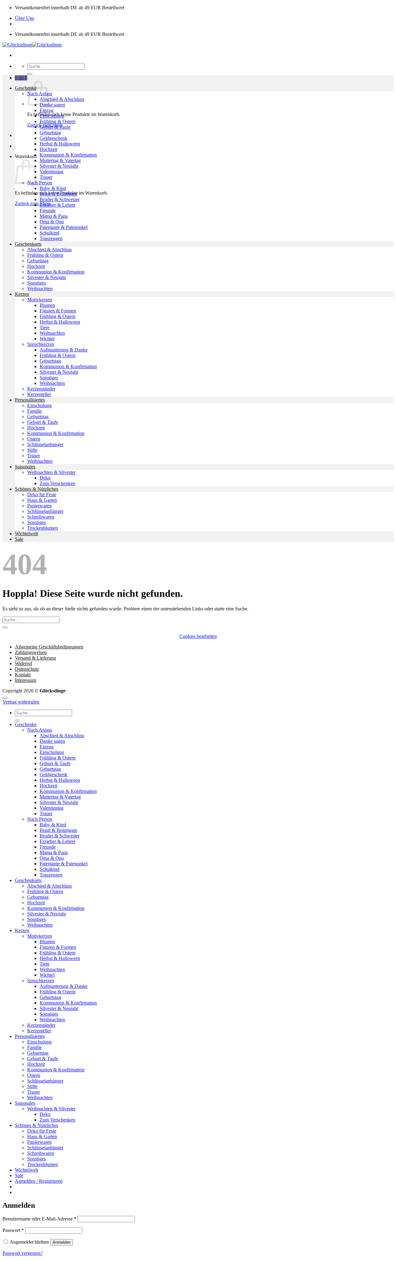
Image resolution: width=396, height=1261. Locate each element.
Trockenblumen (42, 528)
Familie (34, 411)
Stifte (32, 450)
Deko (45, 477)
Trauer (46, 177)
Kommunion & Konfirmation (68, 154)
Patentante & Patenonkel (64, 227)
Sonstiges (36, 283)
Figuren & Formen (58, 310)
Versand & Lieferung (35, 658)
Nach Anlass (39, 730)
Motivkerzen (39, 299)
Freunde (48, 210)
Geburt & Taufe (55, 127)
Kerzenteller (39, 394)
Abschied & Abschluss (62, 99)
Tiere (45, 327)
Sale (19, 539)
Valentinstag (51, 171)
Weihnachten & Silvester (51, 472)
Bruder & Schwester (60, 199)
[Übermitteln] (29, 74)
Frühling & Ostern (57, 121)
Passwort (13, 1230)
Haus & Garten (42, 500)
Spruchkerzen (40, 344)
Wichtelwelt (26, 533)
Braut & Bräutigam (58, 193)
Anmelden (62, 1242)
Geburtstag (50, 132)
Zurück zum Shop (32, 203)
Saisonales (25, 466)
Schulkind (49, 232)
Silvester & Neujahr (59, 166)
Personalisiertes (30, 399)
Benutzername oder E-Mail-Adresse (39, 1218)
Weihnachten (40, 288)
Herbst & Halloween (60, 143)
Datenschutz (27, 669)
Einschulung (52, 115)
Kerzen (22, 294)
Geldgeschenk (53, 138)
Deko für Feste (41, 494)
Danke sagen (52, 104)
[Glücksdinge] (32, 44)
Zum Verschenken (57, 483)
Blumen (47, 305)
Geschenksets (28, 244)
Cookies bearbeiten (198, 636)
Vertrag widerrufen (20, 701)
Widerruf (23, 663)
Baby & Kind (53, 188)
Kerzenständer (41, 388)
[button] (21, 77)
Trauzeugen (51, 238)
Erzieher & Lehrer (57, 205)
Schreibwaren (40, 516)
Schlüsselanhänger (45, 444)
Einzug (47, 110)
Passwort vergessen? (22, 1253)
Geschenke (26, 88)
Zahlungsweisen (31, 652)
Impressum (25, 680)
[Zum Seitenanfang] (4, 698)
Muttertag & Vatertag (60, 160)
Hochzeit (48, 149)
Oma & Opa (52, 221)
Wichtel (47, 338)
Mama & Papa (54, 216)
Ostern (33, 438)
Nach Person (39, 182)
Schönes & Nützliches (36, 489)
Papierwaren (39, 505)
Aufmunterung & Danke (64, 349)
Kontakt (23, 674)
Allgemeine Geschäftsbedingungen (49, 646)
